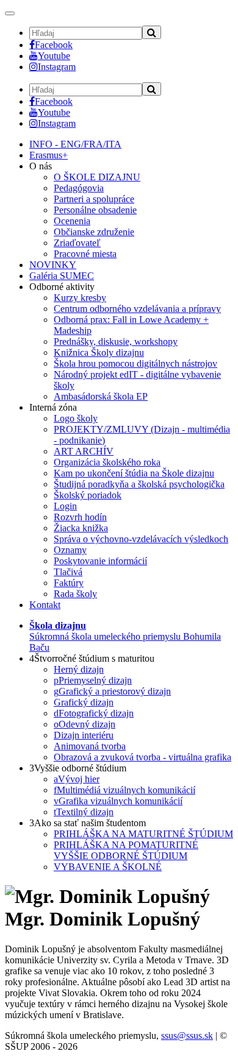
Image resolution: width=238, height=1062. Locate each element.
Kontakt (44, 605)
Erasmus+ (48, 155)
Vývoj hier (76, 779)
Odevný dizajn (84, 724)
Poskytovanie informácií (100, 561)
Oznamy (70, 550)
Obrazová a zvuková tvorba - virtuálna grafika (142, 757)
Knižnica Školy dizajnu (99, 352)
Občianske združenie (94, 232)
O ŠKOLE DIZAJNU (97, 177)
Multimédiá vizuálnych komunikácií (124, 790)
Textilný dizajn (84, 812)
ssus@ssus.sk (187, 1035)
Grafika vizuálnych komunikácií (118, 801)
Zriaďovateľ (77, 243)
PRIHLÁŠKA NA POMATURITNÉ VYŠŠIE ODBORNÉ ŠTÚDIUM (126, 850)
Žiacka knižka (81, 528)
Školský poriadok (87, 495)
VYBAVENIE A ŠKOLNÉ (108, 867)
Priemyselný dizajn (93, 680)
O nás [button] (40, 166)
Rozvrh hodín (80, 517)
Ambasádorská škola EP (101, 396)
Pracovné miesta (85, 254)
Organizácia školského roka (107, 462)
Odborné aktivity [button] (62, 286)
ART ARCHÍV (84, 451)
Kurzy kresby (80, 297)
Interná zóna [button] (53, 407)
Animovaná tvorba (90, 746)
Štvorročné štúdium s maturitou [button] (91, 658)
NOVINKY (52, 265)
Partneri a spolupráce (94, 199)
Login (65, 506)
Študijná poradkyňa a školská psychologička (139, 484)
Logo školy (76, 418)
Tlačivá (68, 572)
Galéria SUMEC (61, 276)
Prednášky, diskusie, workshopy (116, 341)
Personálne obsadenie (95, 210)
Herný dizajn (79, 669)
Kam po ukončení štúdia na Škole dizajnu (134, 473)
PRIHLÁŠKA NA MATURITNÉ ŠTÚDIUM (143, 834)
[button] (125, 636)
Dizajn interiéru (84, 735)
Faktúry (69, 583)
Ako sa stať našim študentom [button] (87, 823)
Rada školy (75, 594)
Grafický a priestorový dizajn (112, 691)
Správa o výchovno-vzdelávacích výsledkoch (141, 539)
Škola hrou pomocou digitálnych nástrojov (135, 363)
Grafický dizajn (84, 702)
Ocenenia (72, 221)
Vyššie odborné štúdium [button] (77, 768)
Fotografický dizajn (94, 713)
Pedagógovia (79, 188)
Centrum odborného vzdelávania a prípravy (137, 308)
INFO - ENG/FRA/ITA (75, 144)
